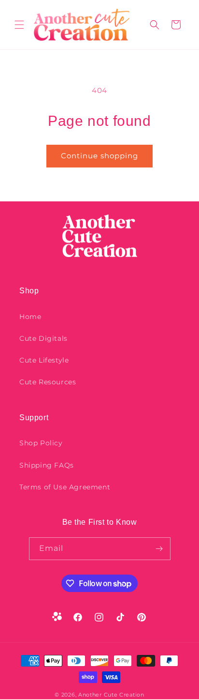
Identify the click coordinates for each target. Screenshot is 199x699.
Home (30, 316)
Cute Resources (47, 382)
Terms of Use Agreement (64, 487)
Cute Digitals (43, 338)
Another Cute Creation (111, 694)
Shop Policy (41, 443)
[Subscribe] (159, 548)
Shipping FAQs (46, 465)
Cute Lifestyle (44, 360)
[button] (19, 24)
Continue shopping (99, 155)
